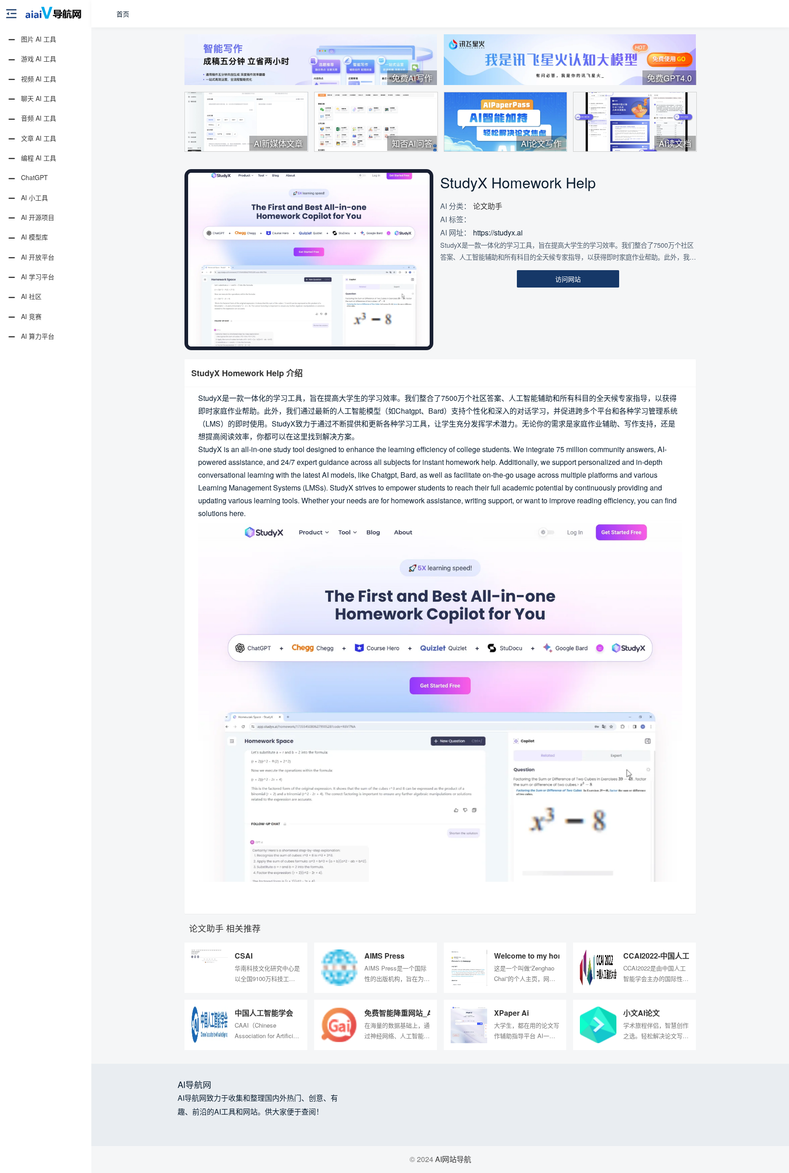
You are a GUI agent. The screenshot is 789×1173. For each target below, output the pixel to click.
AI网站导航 (453, 1159)
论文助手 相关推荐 (225, 928)
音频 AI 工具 (37, 118)
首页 (122, 13)
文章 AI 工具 (37, 138)
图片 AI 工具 (37, 38)
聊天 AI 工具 (37, 98)
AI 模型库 (33, 236)
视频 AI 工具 (37, 78)
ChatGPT (33, 177)
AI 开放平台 (36, 256)
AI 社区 (30, 296)
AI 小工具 (33, 197)
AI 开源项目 (36, 217)
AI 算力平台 (36, 336)
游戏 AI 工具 (37, 58)
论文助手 (487, 206)
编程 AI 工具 (37, 157)
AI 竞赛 (30, 316)
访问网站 (568, 278)
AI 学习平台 (36, 276)
